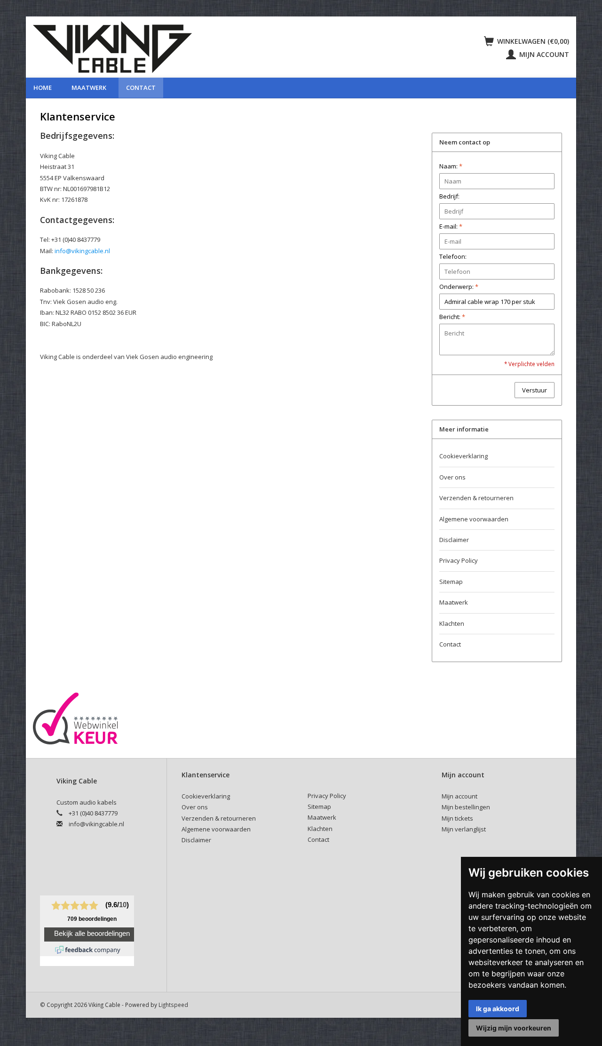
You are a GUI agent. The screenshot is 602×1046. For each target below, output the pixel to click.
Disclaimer (454, 539)
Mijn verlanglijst (464, 829)
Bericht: (452, 316)
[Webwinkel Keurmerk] (75, 718)
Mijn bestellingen (466, 807)
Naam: (450, 166)
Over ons (452, 477)
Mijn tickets (457, 818)
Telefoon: (453, 256)
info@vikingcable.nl (82, 251)
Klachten (451, 623)
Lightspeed (173, 1004)
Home (42, 87)
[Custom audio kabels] (207, 47)
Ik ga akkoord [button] (497, 1009)
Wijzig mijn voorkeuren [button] (513, 1028)
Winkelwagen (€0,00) (532, 41)
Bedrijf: (449, 196)
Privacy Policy (458, 560)
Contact (141, 87)
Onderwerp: (458, 286)
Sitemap (451, 581)
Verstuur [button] (534, 390)
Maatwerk (88, 87)
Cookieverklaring (463, 456)
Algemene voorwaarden (473, 519)
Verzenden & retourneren (476, 498)
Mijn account (543, 54)
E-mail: (450, 226)
